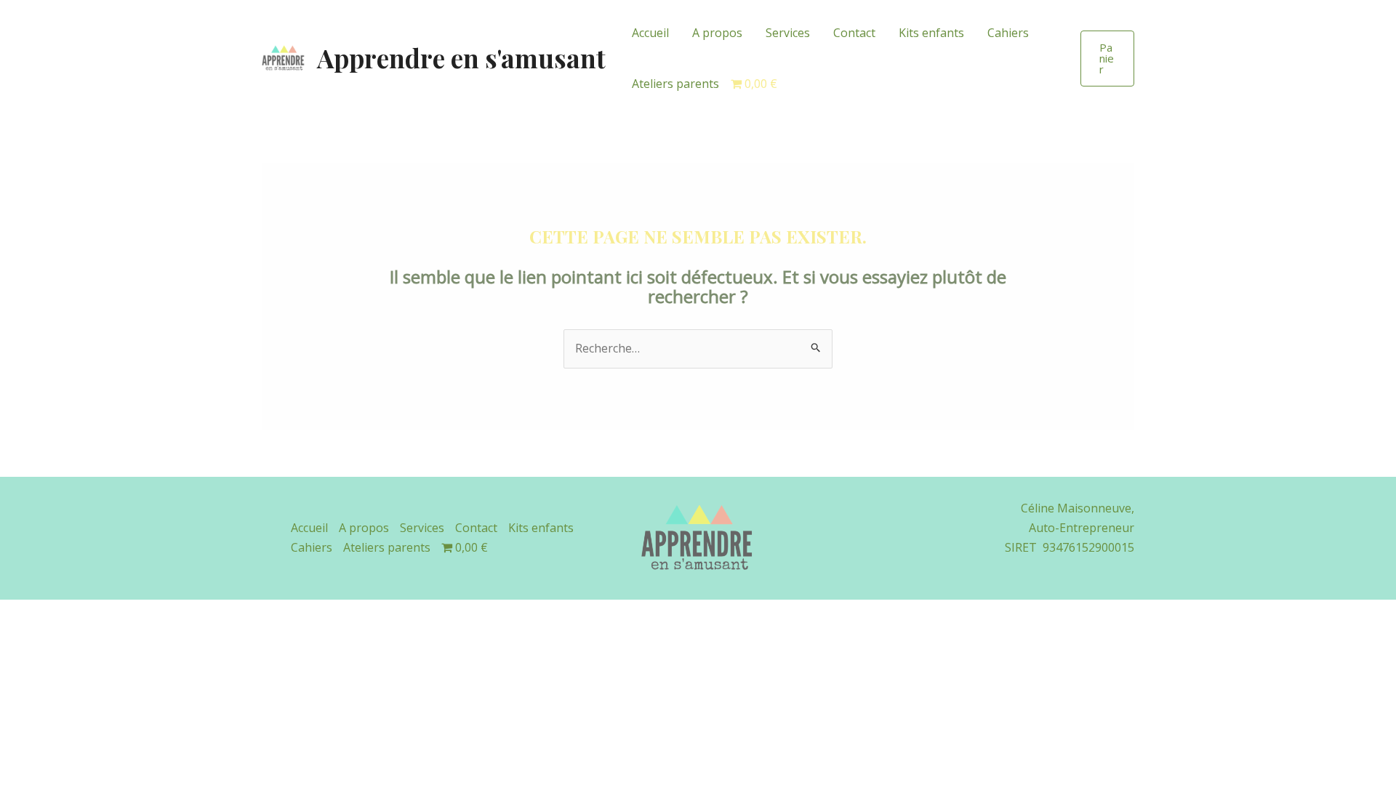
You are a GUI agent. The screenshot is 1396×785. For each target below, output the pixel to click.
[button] (1107, 58)
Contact (854, 33)
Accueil (650, 33)
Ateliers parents (675, 84)
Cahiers (1008, 33)
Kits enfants (931, 33)
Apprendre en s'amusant (461, 58)
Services (788, 33)
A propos (717, 33)
